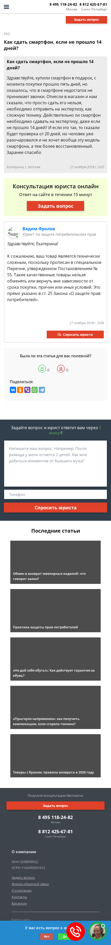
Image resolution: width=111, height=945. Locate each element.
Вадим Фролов (38, 229)
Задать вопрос (86, 19)
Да (65, 936)
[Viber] (27, 390)
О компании (21, 890)
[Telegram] (42, 390)
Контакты (19, 897)
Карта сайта (21, 919)
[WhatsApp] (34, 390)
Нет (46, 936)
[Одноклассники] (20, 390)
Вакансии (19, 903)
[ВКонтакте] (13, 390)
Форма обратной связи (30, 884)
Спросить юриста (78, 334)
